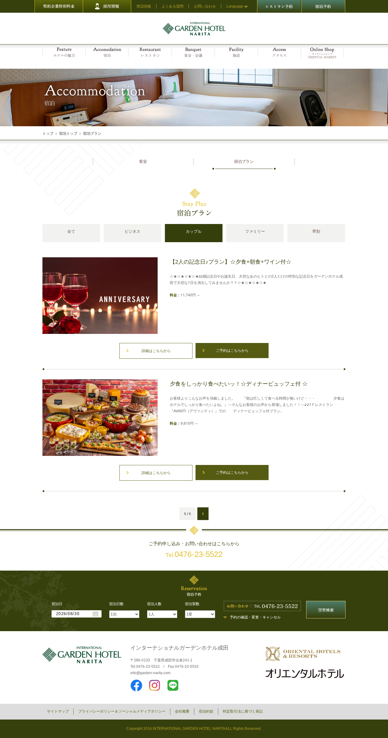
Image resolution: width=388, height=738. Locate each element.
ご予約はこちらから (232, 350)
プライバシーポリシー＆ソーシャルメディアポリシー (122, 711)
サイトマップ (58, 711)
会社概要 (182, 711)
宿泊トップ (68, 133)
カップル (194, 231)
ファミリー (255, 231)
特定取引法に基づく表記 (243, 711)
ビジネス (132, 231)
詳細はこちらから (156, 351)
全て (71, 231)
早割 (316, 231)
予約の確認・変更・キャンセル (255, 617)
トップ (47, 133)
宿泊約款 (206, 711)
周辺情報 (143, 6)
